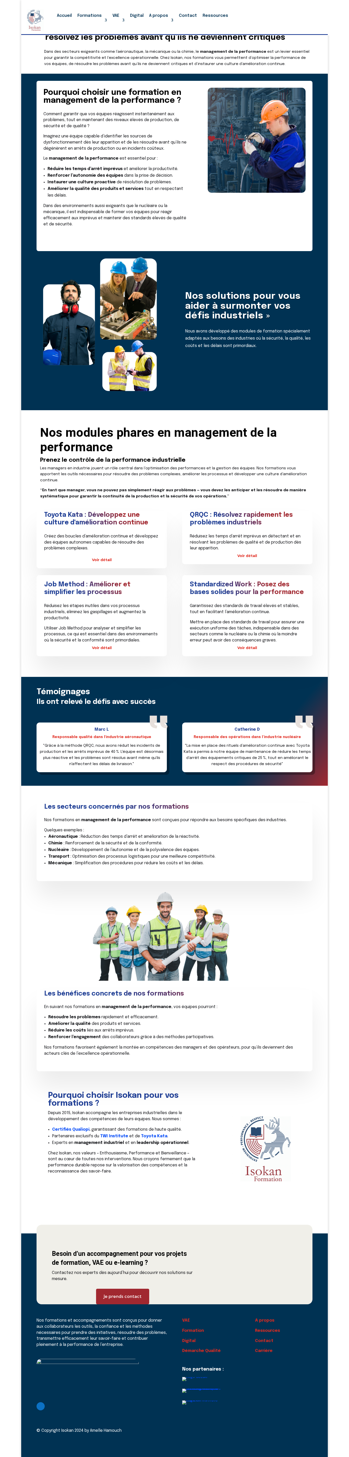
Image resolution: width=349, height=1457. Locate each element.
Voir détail (102, 560)
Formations (89, 16)
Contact (188, 16)
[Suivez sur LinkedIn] (41, 1406)
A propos (158, 16)
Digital (137, 16)
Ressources (215, 16)
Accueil (64, 16)
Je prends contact (123, 1296)
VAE (115, 16)
